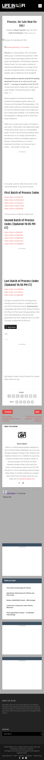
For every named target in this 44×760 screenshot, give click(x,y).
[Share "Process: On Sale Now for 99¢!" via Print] (35, 396)
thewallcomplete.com (27, 479)
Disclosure (29, 756)
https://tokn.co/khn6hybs (14, 200)
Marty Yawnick (20, 30)
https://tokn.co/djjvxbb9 (13, 232)
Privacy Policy (38, 756)
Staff (15, 756)
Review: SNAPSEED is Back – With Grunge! (21, 600)
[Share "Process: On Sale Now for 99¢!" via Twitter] (13, 396)
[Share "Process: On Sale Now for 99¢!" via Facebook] (9, 396)
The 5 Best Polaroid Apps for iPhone (19, 588)
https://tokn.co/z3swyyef (13, 203)
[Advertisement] (22, 167)
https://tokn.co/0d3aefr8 (13, 209)
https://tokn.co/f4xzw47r (13, 241)
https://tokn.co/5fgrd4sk (13, 235)
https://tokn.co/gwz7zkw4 (14, 206)
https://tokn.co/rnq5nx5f (13, 197)
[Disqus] (22, 516)
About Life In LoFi (7, 756)
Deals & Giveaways (16, 33)
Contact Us (21, 756)
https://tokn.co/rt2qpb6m (14, 244)
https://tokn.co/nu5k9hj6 (13, 289)
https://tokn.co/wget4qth (13, 295)
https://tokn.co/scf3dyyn (13, 292)
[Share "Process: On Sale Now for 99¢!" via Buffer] (26, 396)
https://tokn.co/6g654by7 (14, 238)
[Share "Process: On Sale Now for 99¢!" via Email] (30, 396)
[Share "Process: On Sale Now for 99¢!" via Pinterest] (22, 396)
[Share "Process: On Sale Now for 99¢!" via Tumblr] (18, 396)
